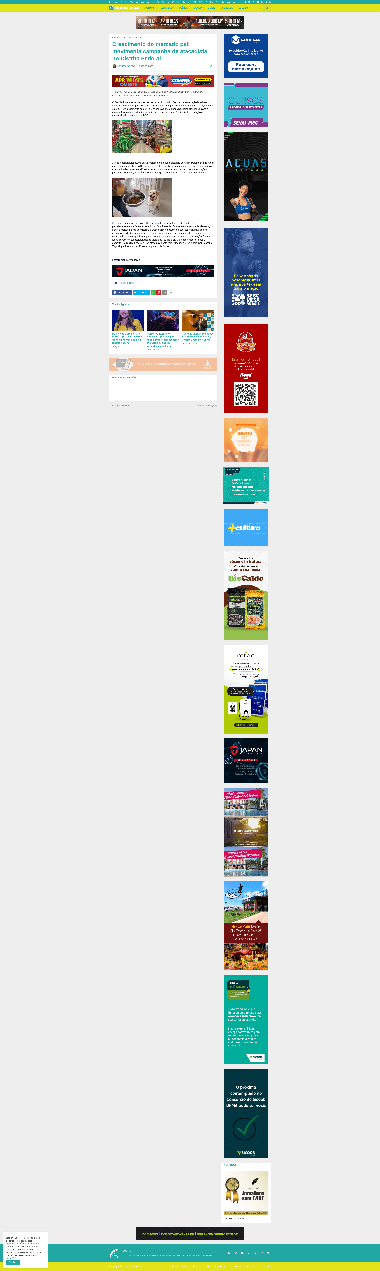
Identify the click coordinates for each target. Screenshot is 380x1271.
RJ (126, 2)
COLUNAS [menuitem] (244, 8)
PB (168, 2)
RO (211, 2)
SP (121, 2)
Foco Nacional (135, 1266)
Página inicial (118, 38)
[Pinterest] (159, 292)
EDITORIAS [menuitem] (166, 8)
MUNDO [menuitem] (198, 8)
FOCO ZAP (266, 1266)
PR (178, 2)
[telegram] (266, 2)
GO (116, 2)
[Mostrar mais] (170, 292)
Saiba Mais (11, 1258)
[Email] (164, 292)
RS (184, 2)
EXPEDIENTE (221, 1266)
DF (110, 2)
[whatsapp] (262, 2)
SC (173, 2)
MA (217, 2)
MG (131, 2)
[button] (260, 8)
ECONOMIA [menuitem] (227, 8)
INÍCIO (174, 1266)
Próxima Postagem (206, 406)
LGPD (209, 1266)
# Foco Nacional (134, 38)
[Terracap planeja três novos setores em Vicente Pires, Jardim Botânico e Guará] (198, 320)
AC (228, 2)
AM (200, 2)
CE (148, 2)
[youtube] (258, 2)
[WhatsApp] (153, 292)
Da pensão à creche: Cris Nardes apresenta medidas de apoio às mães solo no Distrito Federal (127, 338)
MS (189, 2)
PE (158, 2)
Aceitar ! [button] (13, 1262)
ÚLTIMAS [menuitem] (150, 8)
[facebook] (229, 1253)
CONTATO (197, 1266)
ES (137, 2)
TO (223, 2)
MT (194, 2)
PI (153, 2)
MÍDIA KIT (251, 1266)
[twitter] (249, 2)
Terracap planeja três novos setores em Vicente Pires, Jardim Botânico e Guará (198, 336)
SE (234, 2)
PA (206, 2)
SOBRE (184, 1266)
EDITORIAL (237, 1266)
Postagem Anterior (120, 406)
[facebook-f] (245, 2)
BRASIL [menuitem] (211, 8)
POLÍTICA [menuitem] (183, 8)
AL (163, 2)
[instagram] (253, 2)
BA (142, 2)
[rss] (270, 2)
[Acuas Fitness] (190, 1233)
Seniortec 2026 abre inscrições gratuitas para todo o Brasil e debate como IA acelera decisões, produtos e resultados (163, 339)
